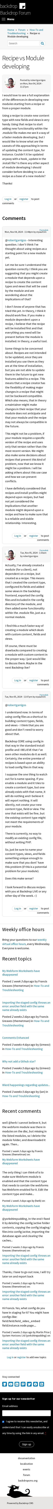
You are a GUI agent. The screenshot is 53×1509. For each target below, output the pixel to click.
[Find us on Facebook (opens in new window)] (35, 1384)
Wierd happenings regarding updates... (26, 1085)
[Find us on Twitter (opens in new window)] (29, 1384)
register (24, 199)
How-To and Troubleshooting (25, 31)
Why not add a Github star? (19, 1061)
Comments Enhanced (15, 1037)
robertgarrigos (17, 240)
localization (26, 1463)
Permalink (44, 230)
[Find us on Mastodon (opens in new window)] (23, 1384)
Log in (8, 199)
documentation (26, 1458)
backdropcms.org (28, 1480)
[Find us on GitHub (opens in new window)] (5, 1384)
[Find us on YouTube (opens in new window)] (11, 1384)
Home (10, 29)
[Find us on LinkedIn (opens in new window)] (17, 1384)
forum (26, 1475)
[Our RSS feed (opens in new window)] (41, 1384)
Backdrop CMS (26, 1503)
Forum (21, 29)
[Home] (22, 6)
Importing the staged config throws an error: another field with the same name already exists (26, 1006)
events (26, 1469)
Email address (10, 1406)
